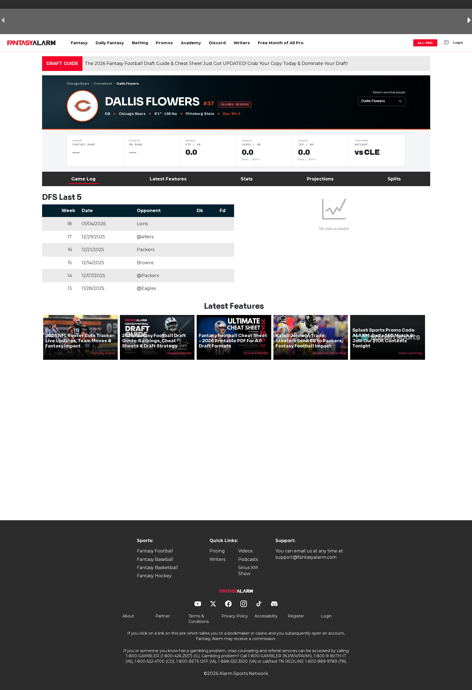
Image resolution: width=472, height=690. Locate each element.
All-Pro (425, 43)
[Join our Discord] (446, 43)
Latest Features (168, 179)
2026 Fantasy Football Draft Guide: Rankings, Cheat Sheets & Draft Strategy (154, 341)
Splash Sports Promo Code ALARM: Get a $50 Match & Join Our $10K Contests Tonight (383, 338)
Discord (217, 42)
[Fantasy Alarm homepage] (31, 43)
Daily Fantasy (110, 42)
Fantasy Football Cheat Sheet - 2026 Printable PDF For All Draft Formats (233, 341)
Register (296, 616)
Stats (247, 179)
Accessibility (266, 616)
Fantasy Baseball (155, 559)
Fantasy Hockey (154, 575)
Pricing (217, 551)
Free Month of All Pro (280, 42)
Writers (242, 42)
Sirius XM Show (248, 570)
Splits (394, 179)
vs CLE (367, 152)
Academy (191, 42)
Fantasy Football (155, 551)
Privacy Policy (235, 616)
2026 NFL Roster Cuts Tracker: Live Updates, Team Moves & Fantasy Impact (80, 341)
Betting (140, 42)
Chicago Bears (78, 83)
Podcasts (248, 559)
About (128, 616)
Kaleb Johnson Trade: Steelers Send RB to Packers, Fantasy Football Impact (309, 341)
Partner (162, 616)
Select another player (389, 92)
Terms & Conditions (198, 619)
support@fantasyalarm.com (306, 557)
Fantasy (79, 42)
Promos (164, 42)
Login (458, 42)
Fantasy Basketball (157, 567)
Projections (320, 179)
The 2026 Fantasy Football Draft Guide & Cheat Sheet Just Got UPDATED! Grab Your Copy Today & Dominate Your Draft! (216, 63)
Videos (245, 551)
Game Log (83, 179)
